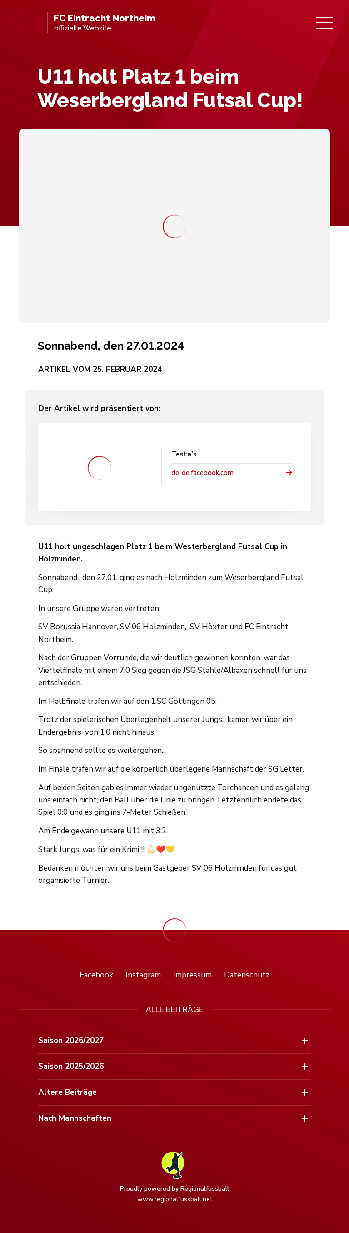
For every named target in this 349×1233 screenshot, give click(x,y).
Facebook (96, 975)
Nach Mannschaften (74, 1118)
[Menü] (324, 22)
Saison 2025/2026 (71, 1066)
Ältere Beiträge (67, 1092)
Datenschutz (246, 975)
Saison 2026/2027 (71, 1040)
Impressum (192, 975)
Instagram (143, 975)
